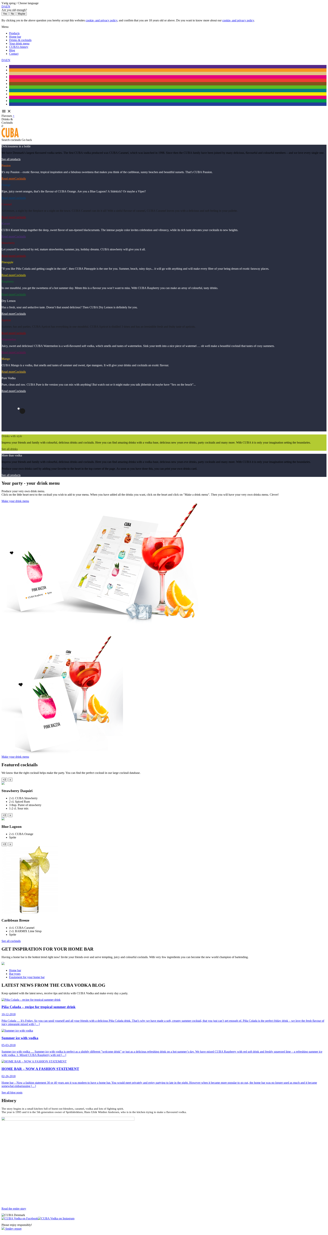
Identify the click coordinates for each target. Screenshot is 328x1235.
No (12, 13)
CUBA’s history (18, 46)
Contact (13, 53)
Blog (12, 50)
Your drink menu (19, 43)
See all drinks (10, 449)
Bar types (14, 973)
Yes (5, 13)
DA (4, 6)
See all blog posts (12, 1092)
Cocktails (20, 178)
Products (14, 33)
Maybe (21, 13)
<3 (4, 779)
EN (8, 6)
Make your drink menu (15, 501)
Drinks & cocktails (20, 40)
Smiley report (13, 1228)
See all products (11, 159)
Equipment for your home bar (27, 977)
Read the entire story (14, 1208)
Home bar (15, 36)
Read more (8, 178)
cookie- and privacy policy (101, 20)
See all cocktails (11, 941)
